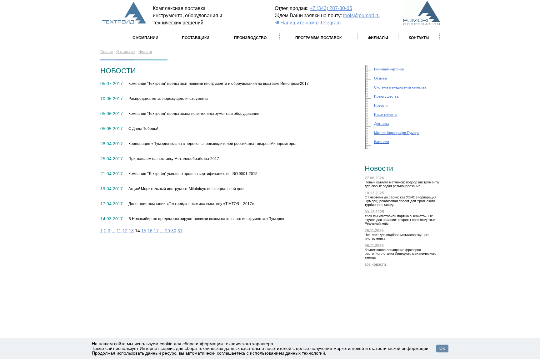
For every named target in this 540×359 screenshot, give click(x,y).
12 (125, 230)
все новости (375, 264)
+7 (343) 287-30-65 (331, 8)
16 (150, 230)
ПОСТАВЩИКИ (195, 38)
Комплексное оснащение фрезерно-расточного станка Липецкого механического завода (400, 253)
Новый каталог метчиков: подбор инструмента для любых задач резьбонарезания (402, 184)
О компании (125, 52)
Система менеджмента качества (400, 87)
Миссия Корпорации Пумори (396, 133)
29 (167, 230)
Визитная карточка (389, 69)
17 (156, 230)
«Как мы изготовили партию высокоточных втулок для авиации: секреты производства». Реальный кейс (401, 219)
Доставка (381, 124)
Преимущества (386, 96)
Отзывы (380, 78)
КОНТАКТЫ (419, 38)
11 (119, 230)
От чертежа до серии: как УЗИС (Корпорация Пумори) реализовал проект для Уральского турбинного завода (400, 201)
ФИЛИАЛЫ (378, 38)
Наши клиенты (385, 114)
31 (180, 230)
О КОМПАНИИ (145, 38)
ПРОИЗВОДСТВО (250, 38)
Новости (145, 52)
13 (131, 230)
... (113, 230)
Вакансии (381, 142)
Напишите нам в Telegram (310, 22)
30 (173, 230)
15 (143, 230)
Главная (106, 52)
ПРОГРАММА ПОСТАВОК (318, 38)
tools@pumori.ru (361, 15)
